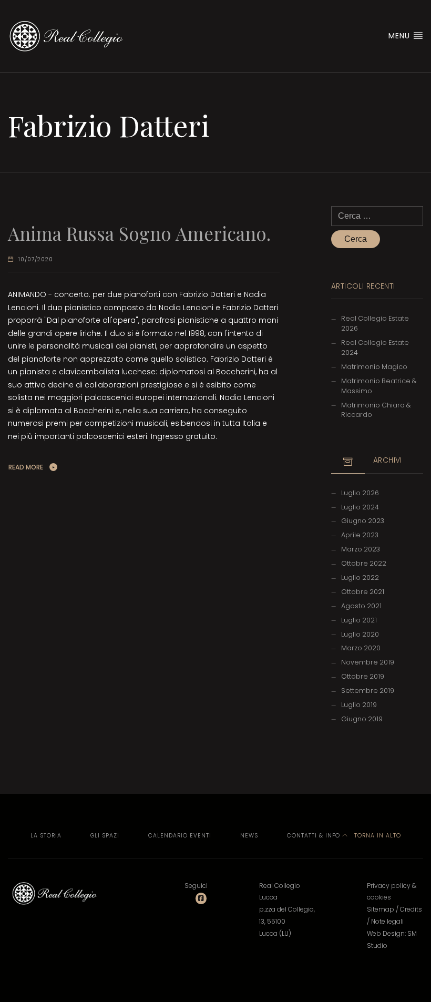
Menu (400, 35)
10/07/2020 (35, 259)
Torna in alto (376, 836)
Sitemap (380, 909)
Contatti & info (313, 836)
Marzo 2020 (361, 647)
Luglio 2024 (360, 507)
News (249, 836)
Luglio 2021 (359, 620)
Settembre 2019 (367, 690)
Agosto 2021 (361, 605)
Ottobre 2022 (363, 563)
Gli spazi (104, 836)
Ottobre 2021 (362, 591)
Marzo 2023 (360, 549)
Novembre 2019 (367, 662)
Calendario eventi (179, 836)
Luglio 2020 (360, 634)
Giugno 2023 (362, 520)
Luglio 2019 (359, 704)
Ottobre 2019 (362, 676)
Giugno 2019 (362, 718)
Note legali (387, 921)
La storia (45, 836)
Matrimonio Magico (374, 366)
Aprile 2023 (359, 534)
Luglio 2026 (360, 492)
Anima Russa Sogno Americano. (139, 233)
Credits (411, 909)
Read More (25, 467)
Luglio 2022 (360, 577)
